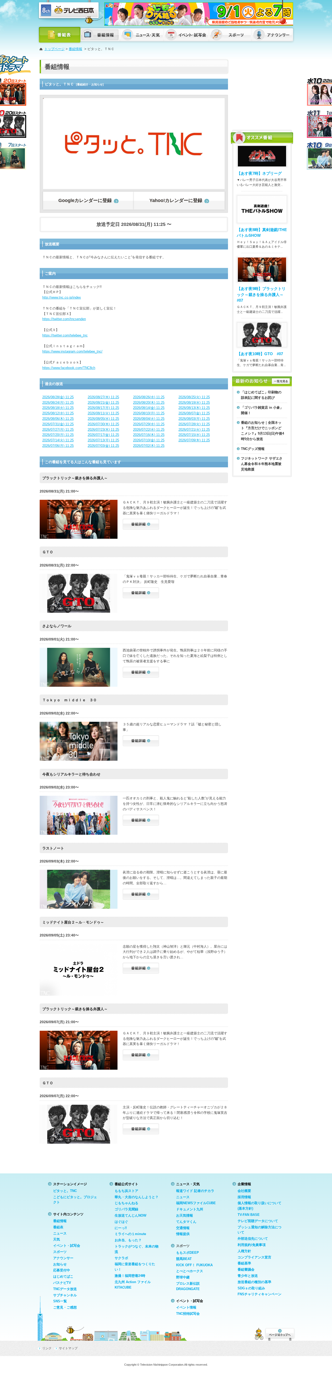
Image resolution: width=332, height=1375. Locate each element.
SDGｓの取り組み (251, 1288)
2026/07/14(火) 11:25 (58, 440)
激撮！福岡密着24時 (130, 1276)
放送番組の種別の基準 (254, 1282)
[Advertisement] (262, 92)
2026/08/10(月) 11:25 (148, 413)
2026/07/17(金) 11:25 (103, 435)
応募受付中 (61, 1270)
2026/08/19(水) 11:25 (194, 403)
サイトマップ (68, 1348)
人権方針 (244, 1251)
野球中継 (183, 1277)
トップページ (54, 49)
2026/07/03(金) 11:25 (103, 446)
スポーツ (60, 1252)
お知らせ (60, 1264)
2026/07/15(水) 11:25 (194, 435)
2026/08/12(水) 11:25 (58, 413)
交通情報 (183, 1228)
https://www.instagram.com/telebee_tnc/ (72, 351)
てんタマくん (186, 1222)
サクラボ (121, 1258)
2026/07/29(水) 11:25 (148, 424)
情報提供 (183, 1234)
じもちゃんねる (126, 1203)
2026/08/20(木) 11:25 (148, 403)
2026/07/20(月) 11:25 (58, 435)
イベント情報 (186, 1307)
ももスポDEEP (187, 1253)
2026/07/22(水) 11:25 (148, 430)
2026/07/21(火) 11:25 (194, 430)
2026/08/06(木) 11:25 (58, 419)
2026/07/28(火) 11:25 (194, 424)
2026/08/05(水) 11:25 (103, 419)
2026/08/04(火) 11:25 (148, 419)
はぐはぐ (121, 1222)
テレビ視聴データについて (258, 1221)
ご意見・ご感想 (65, 1307)
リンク (47, 1348)
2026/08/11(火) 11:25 (103, 413)
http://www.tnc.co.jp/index (61, 297)
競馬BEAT (184, 1259)
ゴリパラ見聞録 (126, 1209)
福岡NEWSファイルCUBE (196, 1203)
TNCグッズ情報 (253, 449)
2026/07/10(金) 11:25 (148, 440)
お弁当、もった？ (128, 1240)
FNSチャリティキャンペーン (259, 1294)
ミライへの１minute (130, 1234)
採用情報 (244, 1197)
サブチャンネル (65, 1295)
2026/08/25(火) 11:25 (194, 397)
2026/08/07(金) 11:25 (194, 413)
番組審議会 (246, 1269)
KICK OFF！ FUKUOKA (194, 1265)
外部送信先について (253, 1239)
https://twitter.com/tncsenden (64, 319)
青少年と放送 (248, 1276)
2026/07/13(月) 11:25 (103, 440)
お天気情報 (184, 1215)
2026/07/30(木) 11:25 (103, 424)
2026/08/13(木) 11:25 (194, 408)
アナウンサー (63, 1258)
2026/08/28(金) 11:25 (58, 397)
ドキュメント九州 (189, 1209)
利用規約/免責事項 (252, 1245)
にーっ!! (121, 1228)
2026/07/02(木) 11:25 (148, 446)
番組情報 (75, 49)
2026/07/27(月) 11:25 (58, 430)
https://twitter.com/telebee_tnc (65, 335)
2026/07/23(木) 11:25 (103, 430)
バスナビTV (62, 1283)
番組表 (58, 1227)
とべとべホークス (189, 1271)
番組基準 (244, 1263)
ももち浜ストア (126, 1191)
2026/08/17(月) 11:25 (103, 408)
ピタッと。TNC (65, 1191)
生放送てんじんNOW (130, 1215)
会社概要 (244, 1191)
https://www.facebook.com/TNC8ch (68, 368)
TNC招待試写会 (188, 1314)
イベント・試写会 (66, 1246)
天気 (56, 1239)
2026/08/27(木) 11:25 (103, 397)
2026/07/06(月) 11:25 (58, 446)
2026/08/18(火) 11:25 (58, 408)
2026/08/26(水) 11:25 (148, 397)
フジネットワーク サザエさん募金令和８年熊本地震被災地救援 (261, 463)
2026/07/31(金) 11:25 (58, 424)
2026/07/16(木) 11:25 (148, 435)
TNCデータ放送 (65, 1289)
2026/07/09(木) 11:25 (194, 440)
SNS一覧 (60, 1301)
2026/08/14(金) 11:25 (148, 408)
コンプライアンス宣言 (254, 1257)
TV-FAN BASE (249, 1215)
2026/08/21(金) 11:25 (103, 403)
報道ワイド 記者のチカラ (195, 1191)
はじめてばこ (63, 1276)
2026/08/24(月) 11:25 (58, 403)
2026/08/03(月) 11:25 (194, 419)
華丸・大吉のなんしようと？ (136, 1197)
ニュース (60, 1233)
